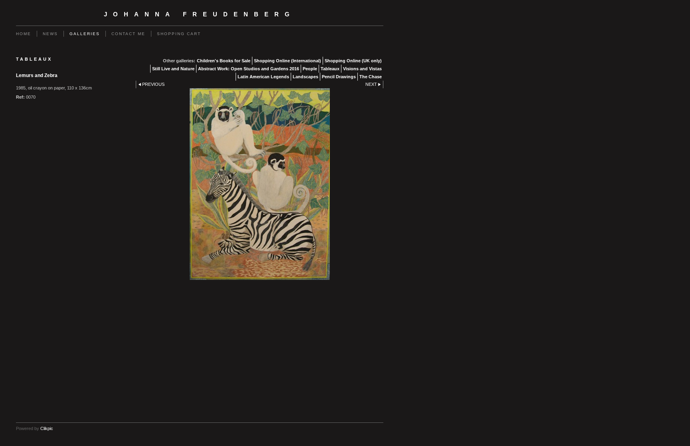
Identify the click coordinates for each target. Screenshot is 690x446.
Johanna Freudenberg (199, 14)
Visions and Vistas (362, 68)
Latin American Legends (263, 76)
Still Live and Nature (173, 68)
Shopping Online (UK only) (353, 60)
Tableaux (330, 68)
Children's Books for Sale (223, 60)
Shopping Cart (179, 34)
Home (23, 34)
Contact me (128, 34)
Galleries (84, 34)
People (310, 68)
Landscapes (305, 76)
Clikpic (46, 428)
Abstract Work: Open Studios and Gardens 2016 (248, 68)
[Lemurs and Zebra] (259, 184)
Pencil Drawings (339, 76)
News (50, 34)
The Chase (370, 76)
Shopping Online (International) (287, 60)
